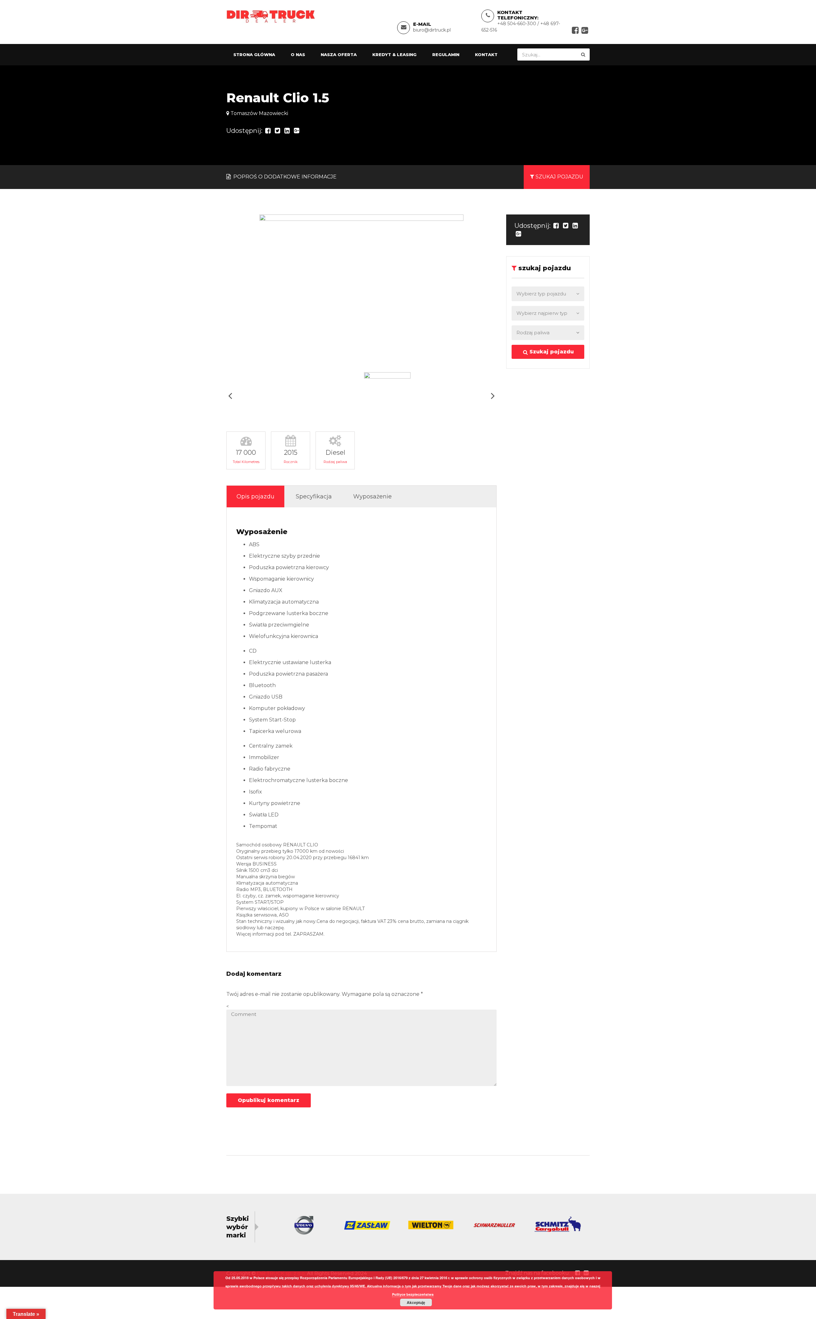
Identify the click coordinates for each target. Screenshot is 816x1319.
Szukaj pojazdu (551, 352)
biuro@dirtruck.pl (432, 30)
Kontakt (486, 54)
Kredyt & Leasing (394, 54)
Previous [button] (230, 396)
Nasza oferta (339, 54)
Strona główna (254, 54)
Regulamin (445, 54)
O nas (298, 54)
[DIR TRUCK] (270, 16)
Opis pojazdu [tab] (255, 496)
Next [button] (493, 396)
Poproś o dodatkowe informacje (284, 177)
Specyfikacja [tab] (314, 496)
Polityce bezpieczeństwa (412, 1294)
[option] (361, 290)
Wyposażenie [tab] (372, 496)
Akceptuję (416, 1302)
